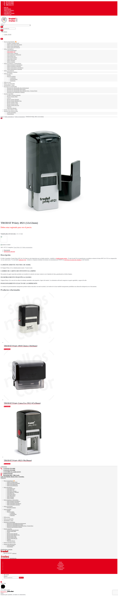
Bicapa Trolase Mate (12, 96)
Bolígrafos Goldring (12, 72)
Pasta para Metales (11, 108)
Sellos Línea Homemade (13, 46)
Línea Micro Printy (12, 59)
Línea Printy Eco (11, 56)
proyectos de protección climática (73, 260)
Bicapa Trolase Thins (12, 102)
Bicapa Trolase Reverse (13, 105)
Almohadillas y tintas (9, 85)
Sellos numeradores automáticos (15, 67)
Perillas (9, 75)
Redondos (12, 80)
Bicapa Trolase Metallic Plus (14, 101)
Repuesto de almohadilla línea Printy (16, 89)
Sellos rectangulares (20, 116)
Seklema (9, 106)
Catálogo (7, 12)
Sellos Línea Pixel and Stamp (14, 44)
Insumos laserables (8, 93)
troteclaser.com (13, 558)
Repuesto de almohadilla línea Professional (18, 88)
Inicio (6, 7)
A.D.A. (9, 98)
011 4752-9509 (10, 3)
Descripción (7, 250)
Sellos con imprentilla (9, 83)
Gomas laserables (11, 112)
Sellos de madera (8, 73)
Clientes (5, 31)
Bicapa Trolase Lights (12, 104)
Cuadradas (13, 78)
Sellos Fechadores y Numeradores (12, 63)
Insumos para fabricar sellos (11, 111)
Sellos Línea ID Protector (13, 47)
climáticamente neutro (61, 258)
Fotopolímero (10, 114)
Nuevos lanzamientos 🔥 (10, 41)
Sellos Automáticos (9, 49)
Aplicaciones (9, 10)
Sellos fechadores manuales (14, 66)
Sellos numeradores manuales (14, 69)
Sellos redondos (11, 60)
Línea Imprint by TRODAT (14, 54)
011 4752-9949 (10, 2)
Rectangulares (13, 79)
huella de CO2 (22, 260)
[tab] (60, 250)
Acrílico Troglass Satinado (13, 95)
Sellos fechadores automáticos (14, 65)
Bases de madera (11, 76)
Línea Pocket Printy (12, 57)
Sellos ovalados (11, 62)
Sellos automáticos (9, 116)
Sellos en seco (7, 82)
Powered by (4, 591)
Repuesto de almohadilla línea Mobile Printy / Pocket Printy (22, 91)
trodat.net (14, 553)
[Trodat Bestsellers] (4, 242)
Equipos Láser (9, 13)
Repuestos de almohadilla (10, 86)
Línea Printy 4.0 (11, 52)
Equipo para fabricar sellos (10, 109)
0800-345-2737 (10, 5)
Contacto (7, 15)
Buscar (5, 576)
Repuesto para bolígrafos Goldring (16, 92)
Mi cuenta (6, 574)
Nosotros (7, 9)
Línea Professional (11, 50)
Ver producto (7, 349)
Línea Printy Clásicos (12, 53)
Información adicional (9, 251)
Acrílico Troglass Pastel (13, 43)
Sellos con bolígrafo (9, 70)
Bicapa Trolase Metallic (13, 99)
